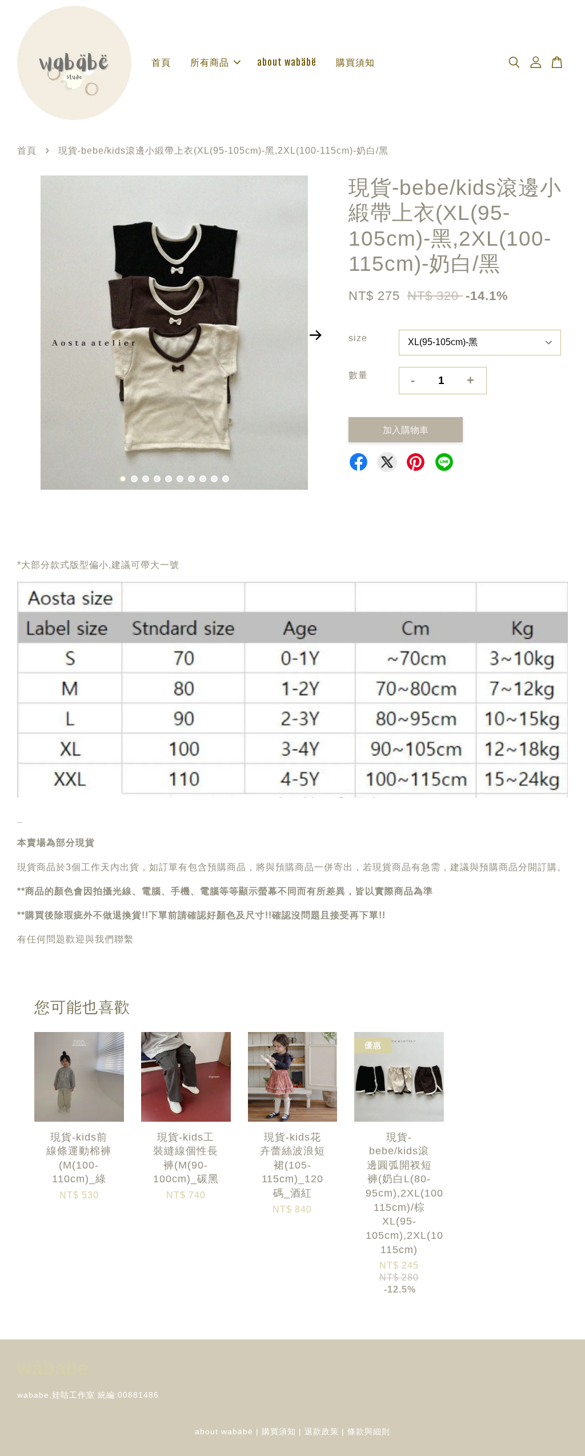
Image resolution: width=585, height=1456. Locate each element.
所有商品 (209, 62)
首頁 (161, 62)
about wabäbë (286, 62)
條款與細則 (368, 1431)
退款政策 (321, 1431)
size (357, 338)
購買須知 (355, 62)
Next (316, 335)
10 (225, 478)
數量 (358, 375)
